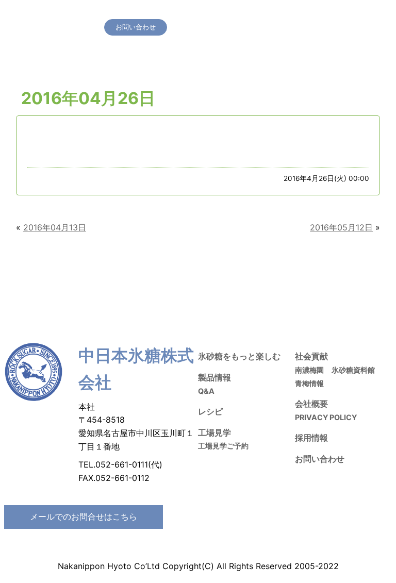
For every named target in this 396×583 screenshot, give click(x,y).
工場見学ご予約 (223, 445)
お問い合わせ (319, 459)
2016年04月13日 (54, 227)
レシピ (223, 12)
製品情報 (192, 12)
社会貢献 (289, 12)
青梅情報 (309, 383)
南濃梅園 (309, 369)
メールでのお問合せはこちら (83, 516)
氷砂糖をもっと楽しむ (137, 12)
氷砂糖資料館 (353, 369)
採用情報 (323, 12)
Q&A (206, 391)
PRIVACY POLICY (326, 417)
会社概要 (358, 12)
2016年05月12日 (341, 227)
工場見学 (254, 12)
